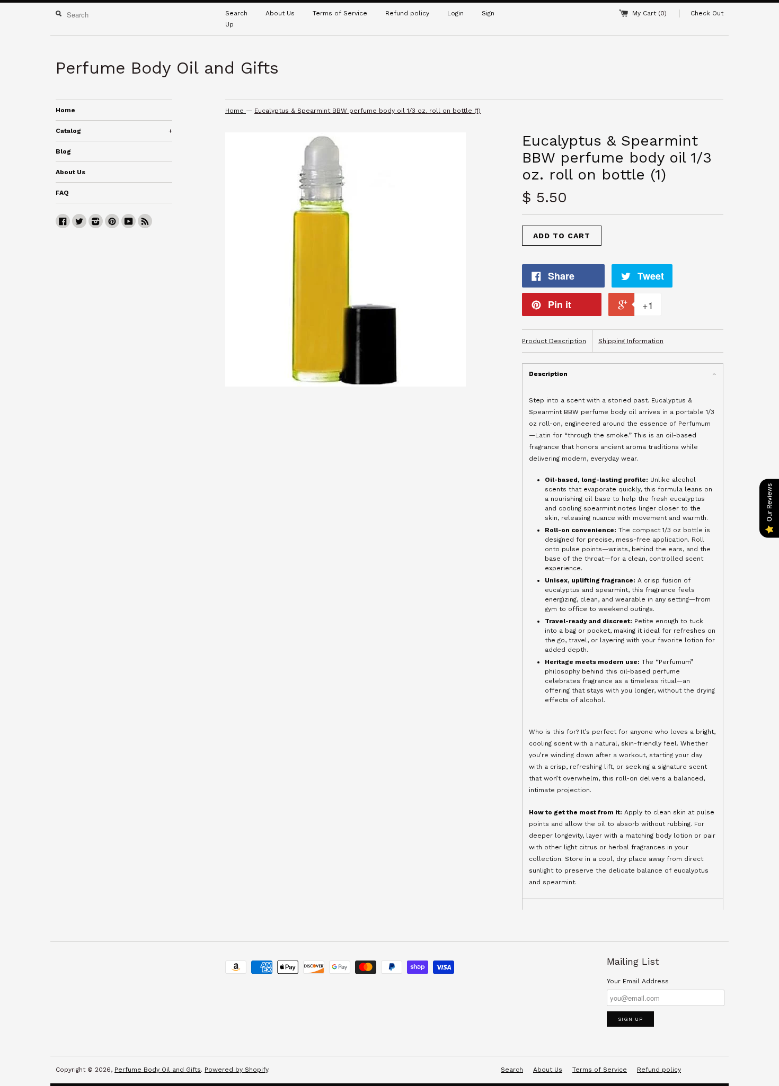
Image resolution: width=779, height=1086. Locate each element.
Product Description (554, 341)
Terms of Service (340, 13)
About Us (280, 13)
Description (548, 374)
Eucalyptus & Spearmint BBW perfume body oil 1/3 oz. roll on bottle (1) (367, 110)
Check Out (707, 13)
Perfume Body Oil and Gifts (157, 1069)
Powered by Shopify (236, 1069)
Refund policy (407, 13)
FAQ (62, 192)
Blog (63, 151)
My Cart (649, 13)
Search (236, 13)
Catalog (114, 130)
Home (65, 110)
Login (455, 13)
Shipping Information (630, 341)
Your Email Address (638, 981)
